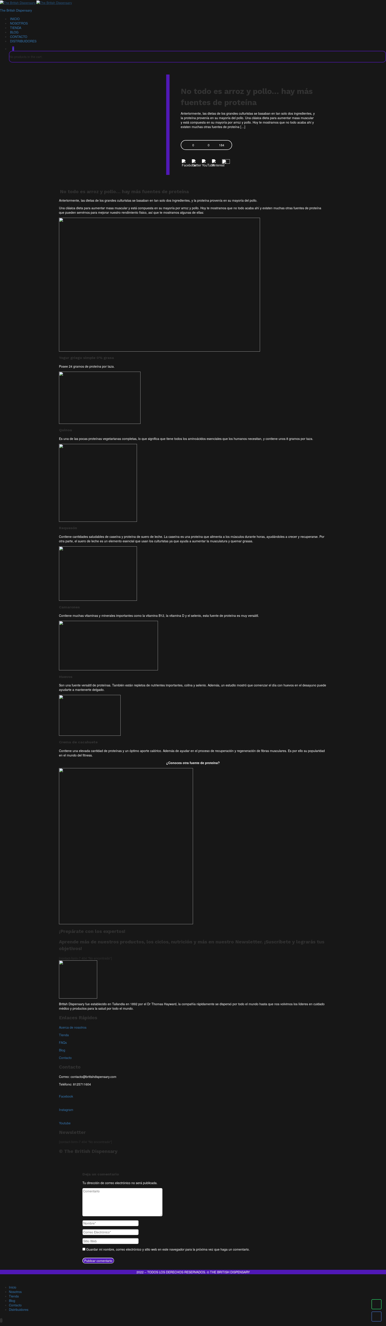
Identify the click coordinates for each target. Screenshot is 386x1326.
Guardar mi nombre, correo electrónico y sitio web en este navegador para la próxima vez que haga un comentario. (168, 1249)
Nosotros (19, 23)
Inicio (15, 19)
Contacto (18, 36)
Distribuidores (23, 41)
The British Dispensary (16, 10)
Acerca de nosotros (72, 1027)
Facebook (66, 1096)
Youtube (65, 1123)
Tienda (15, 27)
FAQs (63, 1042)
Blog (14, 32)
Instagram (66, 1109)
